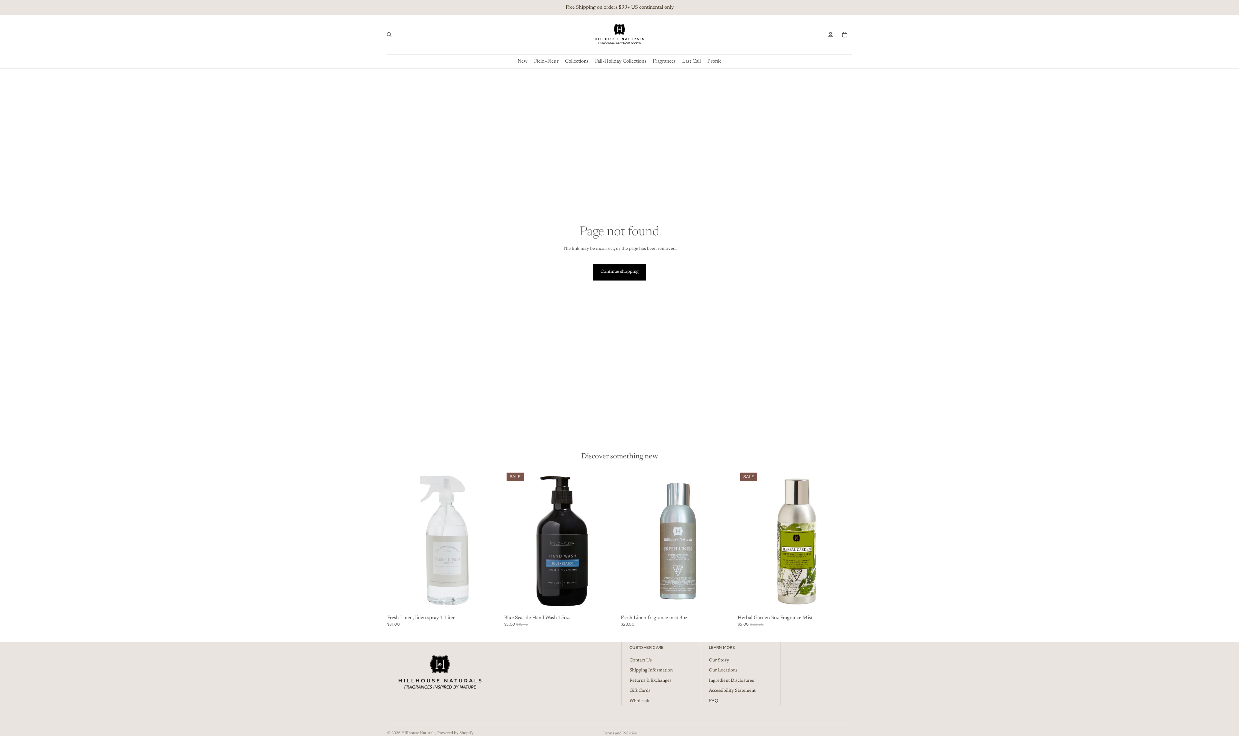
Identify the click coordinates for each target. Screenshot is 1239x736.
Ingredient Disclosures (731, 681)
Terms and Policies (620, 733)
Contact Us (641, 660)
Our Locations (723, 670)
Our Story (719, 660)
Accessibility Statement (732, 691)
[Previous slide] (397, 541)
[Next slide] (491, 541)
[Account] (830, 34)
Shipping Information (651, 670)
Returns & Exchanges (650, 681)
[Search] (389, 34)
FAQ (713, 701)
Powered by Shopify (455, 733)
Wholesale (640, 701)
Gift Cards (640, 691)
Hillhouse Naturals (418, 733)
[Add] (491, 602)
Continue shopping (619, 272)
